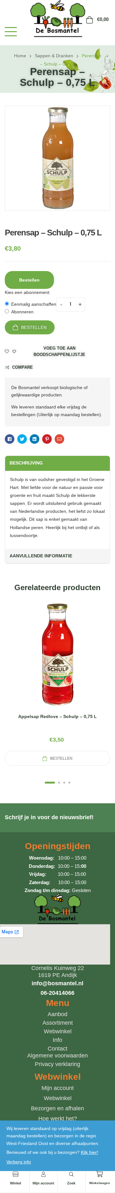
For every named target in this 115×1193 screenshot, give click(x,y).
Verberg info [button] (18, 1161)
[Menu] (11, 31)
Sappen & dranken (54, 55)
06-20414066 (57, 993)
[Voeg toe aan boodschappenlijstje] (72, 662)
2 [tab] (59, 782)
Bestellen (34, 327)
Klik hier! (89, 1152)
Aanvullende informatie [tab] (41, 555)
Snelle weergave (57, 662)
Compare (22, 367)
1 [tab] (50, 782)
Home (20, 55)
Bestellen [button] (29, 280)
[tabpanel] (57, 683)
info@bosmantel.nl (57, 983)
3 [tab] (64, 782)
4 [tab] (69, 782)
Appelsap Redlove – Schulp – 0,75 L (57, 716)
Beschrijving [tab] (26, 462)
